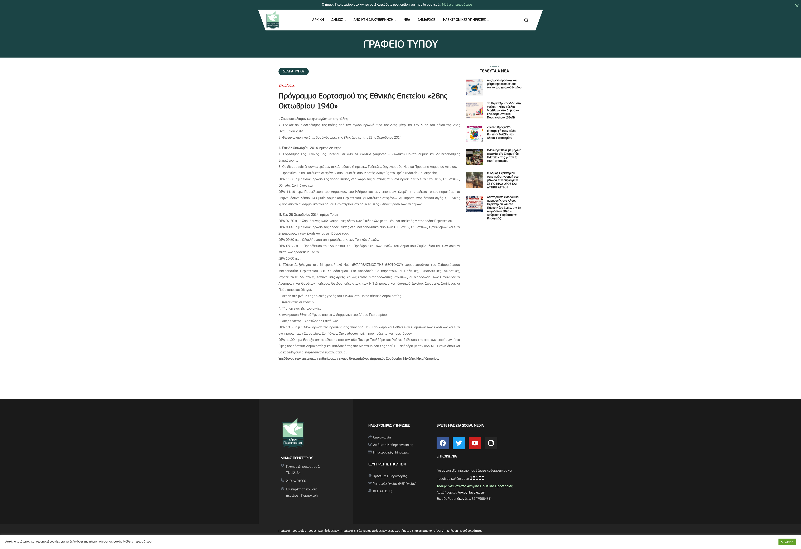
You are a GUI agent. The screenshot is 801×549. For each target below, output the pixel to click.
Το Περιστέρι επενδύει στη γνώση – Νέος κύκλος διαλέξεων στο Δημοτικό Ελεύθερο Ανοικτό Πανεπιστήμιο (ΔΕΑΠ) (504, 110)
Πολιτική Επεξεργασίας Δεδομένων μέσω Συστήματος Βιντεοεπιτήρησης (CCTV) (393, 531)
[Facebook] (443, 443)
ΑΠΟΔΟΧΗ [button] (787, 541)
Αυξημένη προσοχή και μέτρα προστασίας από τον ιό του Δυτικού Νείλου (504, 84)
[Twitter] (459, 443)
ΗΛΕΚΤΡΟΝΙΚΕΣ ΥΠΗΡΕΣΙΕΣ (389, 425)
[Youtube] (475, 443)
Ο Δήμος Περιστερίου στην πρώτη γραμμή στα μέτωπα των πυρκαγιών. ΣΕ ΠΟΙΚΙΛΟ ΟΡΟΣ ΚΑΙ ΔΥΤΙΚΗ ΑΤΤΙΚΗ (503, 180)
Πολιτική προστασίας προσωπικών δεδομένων (308, 531)
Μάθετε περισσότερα (457, 4)
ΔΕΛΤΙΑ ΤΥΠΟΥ (294, 71)
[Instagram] (491, 443)
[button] (526, 20)
